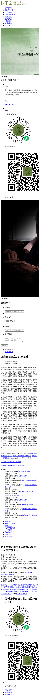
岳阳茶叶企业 (8, 589)
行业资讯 (8, 25)
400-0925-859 (9, 104)
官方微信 (8, 694)
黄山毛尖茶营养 (24, 472)
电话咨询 (8, 692)
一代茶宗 (8, 17)
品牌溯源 (8, 19)
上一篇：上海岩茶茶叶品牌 (11, 462)
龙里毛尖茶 (19, 496)
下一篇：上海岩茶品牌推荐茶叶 (12, 465)
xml (12, 574)
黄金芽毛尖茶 (22, 476)
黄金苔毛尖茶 (22, 500)
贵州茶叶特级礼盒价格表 (22, 456)
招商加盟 (8, 21)
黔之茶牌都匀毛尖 (26, 504)
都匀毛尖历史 (10, 10)
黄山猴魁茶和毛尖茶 (29, 480)
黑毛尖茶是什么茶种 (29, 515)
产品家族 (8, 12)
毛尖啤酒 (4, 585)
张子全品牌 (9, 352)
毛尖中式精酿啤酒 (27, 585)
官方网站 (8, 8)
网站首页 (8, 521)
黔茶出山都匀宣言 (26, 491)
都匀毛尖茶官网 (21, 594)
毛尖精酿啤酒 (10, 14)
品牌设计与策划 (15, 587)
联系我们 (8, 23)
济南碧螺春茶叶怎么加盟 (22, 589)
